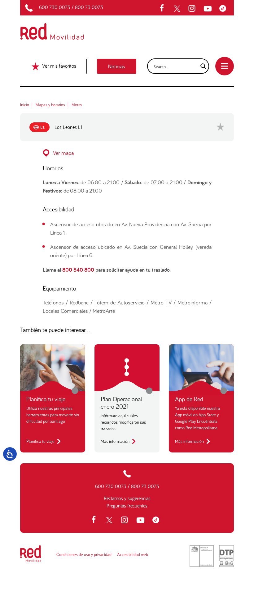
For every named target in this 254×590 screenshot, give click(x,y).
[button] (127, 153)
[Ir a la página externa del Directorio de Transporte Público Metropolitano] (226, 556)
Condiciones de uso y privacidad (84, 554)
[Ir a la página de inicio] (59, 27)
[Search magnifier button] (201, 66)
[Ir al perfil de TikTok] (224, 8)
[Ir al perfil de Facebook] (164, 8)
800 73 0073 (89, 7)
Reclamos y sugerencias (127, 498)
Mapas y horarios (50, 105)
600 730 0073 (54, 7)
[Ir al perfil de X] (178, 8)
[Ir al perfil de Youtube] (208, 8)
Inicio (24, 105)
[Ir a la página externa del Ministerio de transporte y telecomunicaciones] (202, 556)
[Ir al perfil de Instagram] (193, 8)
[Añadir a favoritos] (220, 126)
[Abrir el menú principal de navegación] (224, 66)
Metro (77, 105)
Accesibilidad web (132, 554)
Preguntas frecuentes (127, 506)
